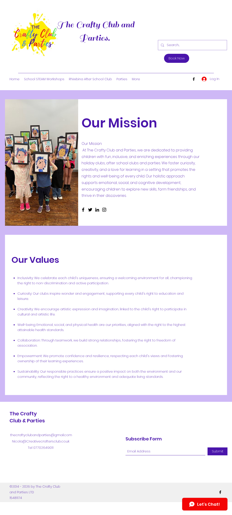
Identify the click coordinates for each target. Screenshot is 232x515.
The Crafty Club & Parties (27, 417)
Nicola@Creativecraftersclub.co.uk (40, 441)
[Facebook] (193, 79)
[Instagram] (104, 209)
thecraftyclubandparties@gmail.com (41, 435)
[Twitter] (90, 209)
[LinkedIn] (97, 209)
